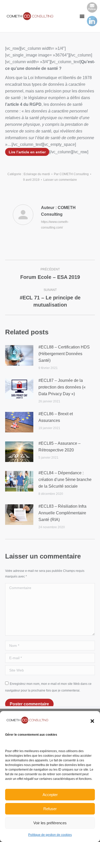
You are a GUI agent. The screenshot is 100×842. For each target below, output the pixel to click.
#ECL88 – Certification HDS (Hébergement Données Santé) (64, 354)
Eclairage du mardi (37, 174)
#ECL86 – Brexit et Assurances (55, 417)
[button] (92, 721)
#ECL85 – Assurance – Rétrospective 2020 (59, 446)
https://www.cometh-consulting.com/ (55, 224)
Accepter (50, 794)
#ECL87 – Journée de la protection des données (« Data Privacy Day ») (62, 387)
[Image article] (19, 355)
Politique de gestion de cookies (50, 835)
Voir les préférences (50, 823)
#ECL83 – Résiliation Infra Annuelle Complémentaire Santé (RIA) (62, 513)
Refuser (50, 809)
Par (71, 174)
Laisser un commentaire (60, 180)
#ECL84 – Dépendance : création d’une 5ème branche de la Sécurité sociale (65, 479)
